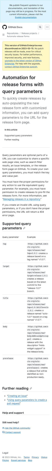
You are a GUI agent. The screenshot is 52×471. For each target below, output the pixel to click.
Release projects (29, 33)
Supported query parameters (16, 226)
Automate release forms (18, 36)
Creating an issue (17, 395)
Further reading (15, 388)
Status (44, 457)
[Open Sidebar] (3, 34)
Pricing (5, 460)
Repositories (12, 33)
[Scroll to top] (46, 465)
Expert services (18, 460)
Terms (26, 457)
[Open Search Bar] (40, 27)
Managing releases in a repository (21, 199)
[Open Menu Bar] (47, 27)
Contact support (13, 432)
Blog (30, 460)
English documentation (25, 17)
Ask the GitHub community (17, 428)
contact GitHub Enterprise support (21, 66)
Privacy (35, 457)
